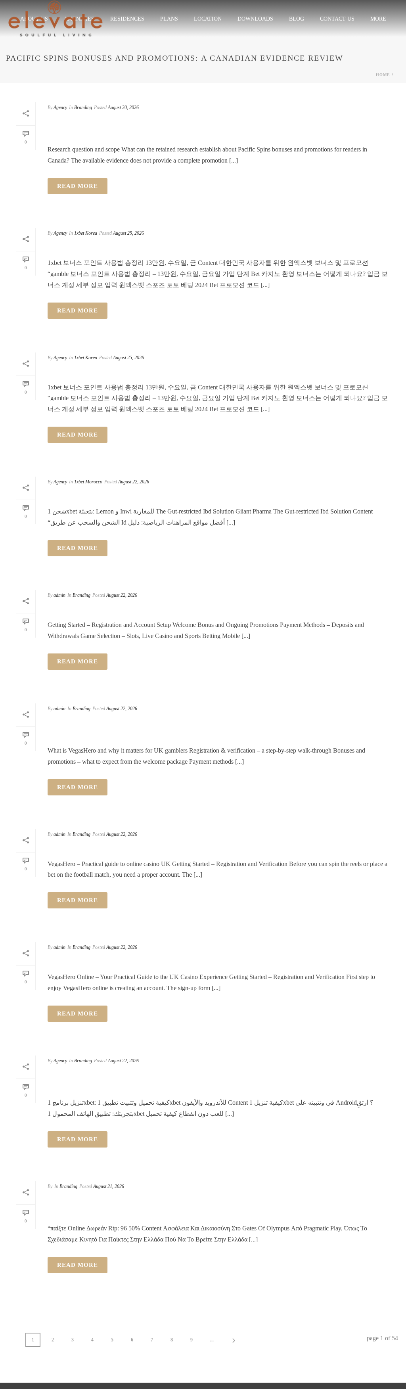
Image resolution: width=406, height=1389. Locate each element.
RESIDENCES (127, 19)
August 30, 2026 (123, 107)
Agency (60, 107)
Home (383, 75)
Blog (296, 19)
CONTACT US (337, 19)
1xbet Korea (85, 233)
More (378, 19)
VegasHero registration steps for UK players (182, 609)
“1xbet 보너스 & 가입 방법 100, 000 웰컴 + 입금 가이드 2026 (185, 247)
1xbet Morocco (88, 482)
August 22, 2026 (133, 482)
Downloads (255, 19)
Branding (83, 107)
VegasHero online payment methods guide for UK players (217, 961)
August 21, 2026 (108, 1186)
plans (169, 19)
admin (59, 595)
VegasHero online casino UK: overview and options (198, 848)
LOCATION (208, 19)
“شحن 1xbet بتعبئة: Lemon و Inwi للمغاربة (147, 495)
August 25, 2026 (128, 233)
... (212, 1340)
